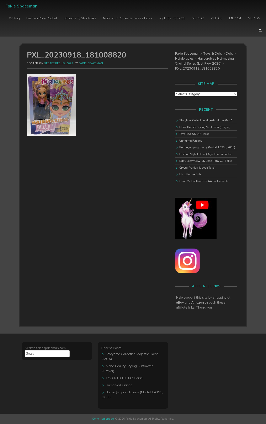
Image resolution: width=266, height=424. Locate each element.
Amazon (197, 302)
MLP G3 (216, 18)
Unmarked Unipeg (190, 140)
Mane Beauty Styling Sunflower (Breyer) (204, 127)
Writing (14, 18)
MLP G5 (254, 18)
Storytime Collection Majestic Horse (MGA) (206, 120)
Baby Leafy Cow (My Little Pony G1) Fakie (205, 160)
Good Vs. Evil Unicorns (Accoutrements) (204, 181)
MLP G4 (235, 18)
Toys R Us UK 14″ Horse (194, 133)
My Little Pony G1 (172, 18)
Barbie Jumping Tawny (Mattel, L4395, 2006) (207, 147)
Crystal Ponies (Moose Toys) (197, 167)
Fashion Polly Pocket (41, 18)
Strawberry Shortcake (80, 18)
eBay (180, 302)
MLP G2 (198, 18)
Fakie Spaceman (21, 6)
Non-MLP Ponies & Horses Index (127, 18)
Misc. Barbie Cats (190, 174)
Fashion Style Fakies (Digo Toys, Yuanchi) (205, 154)
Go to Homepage (103, 418)
